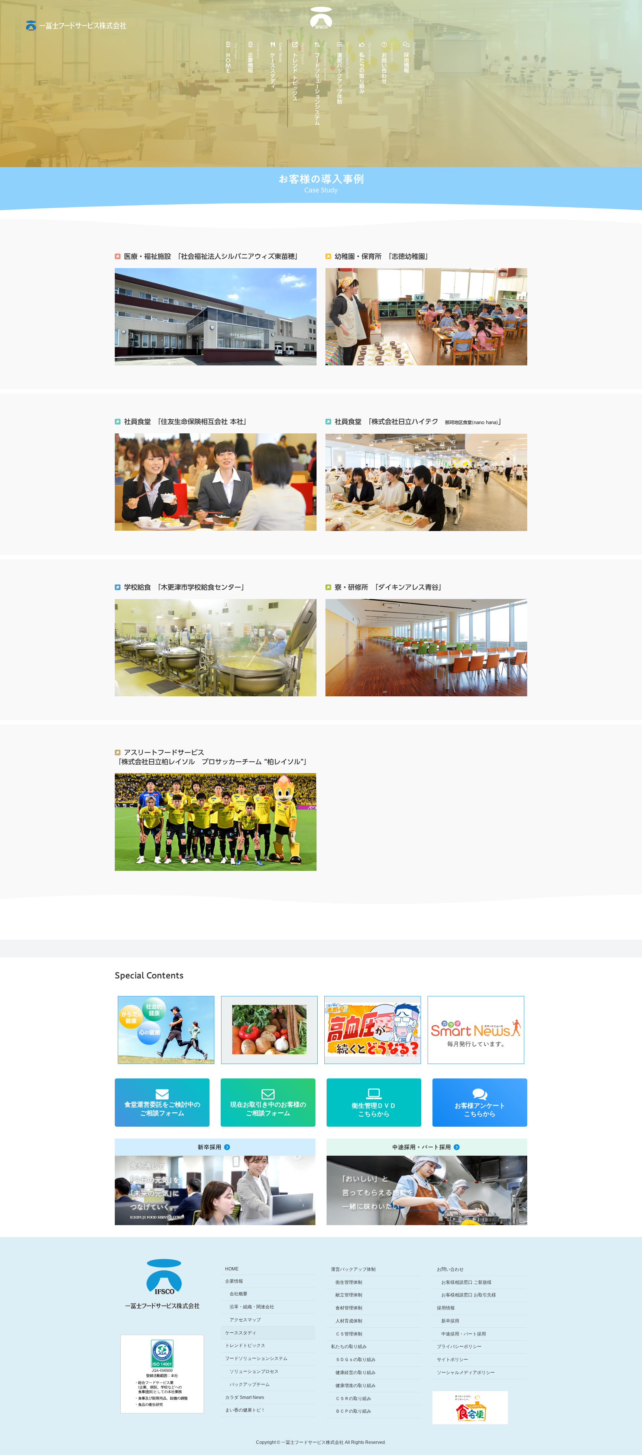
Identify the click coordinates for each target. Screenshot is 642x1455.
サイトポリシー (452, 1360)
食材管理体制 (348, 1308)
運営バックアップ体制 (353, 1269)
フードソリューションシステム (256, 1358)
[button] (181, 1030)
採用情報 (446, 1308)
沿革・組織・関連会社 (252, 1306)
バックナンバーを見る (491, 1048)
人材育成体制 (348, 1321)
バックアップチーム (250, 1384)
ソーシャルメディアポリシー (466, 1372)
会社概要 (238, 1294)
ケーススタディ (240, 1332)
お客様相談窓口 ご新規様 (466, 1282)
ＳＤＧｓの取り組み (355, 1360)
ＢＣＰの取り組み (353, 1411)
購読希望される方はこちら (491, 1055)
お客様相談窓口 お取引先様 (468, 1295)
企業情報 (234, 1281)
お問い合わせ (450, 1269)
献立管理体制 (348, 1295)
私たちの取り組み (349, 1347)
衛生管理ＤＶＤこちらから (374, 1109)
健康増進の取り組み (355, 1385)
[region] (321, 1029)
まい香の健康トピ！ (245, 1410)
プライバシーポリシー (459, 1347)
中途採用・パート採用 (463, 1334)
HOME (232, 1269)
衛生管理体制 (348, 1282)
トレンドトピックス (245, 1345)
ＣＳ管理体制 (348, 1334)
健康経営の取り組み (355, 1372)
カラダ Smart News (244, 1397)
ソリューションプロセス (254, 1371)
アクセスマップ (245, 1319)
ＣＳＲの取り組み (353, 1398)
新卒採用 (450, 1321)
